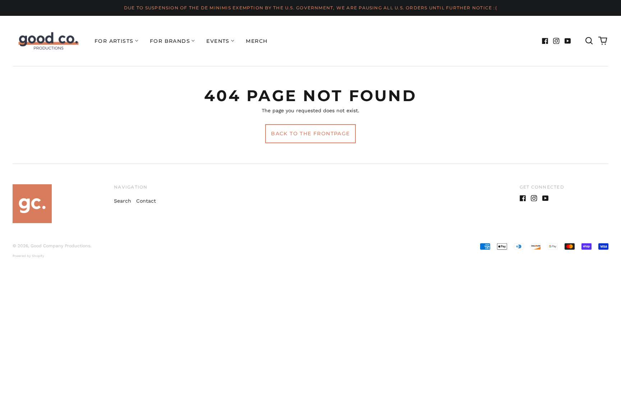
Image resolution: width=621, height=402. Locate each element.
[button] (589, 41)
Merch (256, 41)
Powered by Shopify (28, 256)
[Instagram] (556, 41)
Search (122, 201)
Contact (146, 201)
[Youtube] (568, 41)
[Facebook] (545, 41)
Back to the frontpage (310, 133)
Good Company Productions (60, 245)
